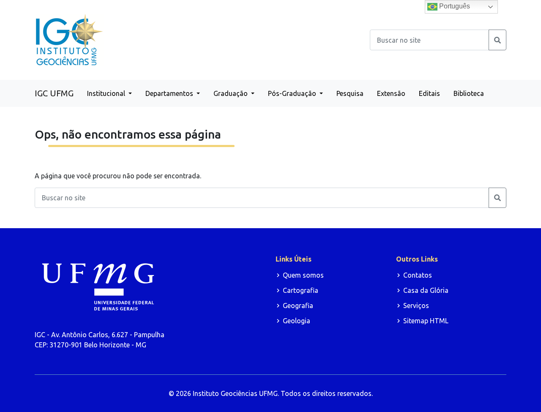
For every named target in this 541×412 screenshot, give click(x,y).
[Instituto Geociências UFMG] (69, 39)
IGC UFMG (54, 93)
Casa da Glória (425, 290)
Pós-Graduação (293, 93)
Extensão (391, 93)
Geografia (298, 305)
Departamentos (170, 93)
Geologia (296, 320)
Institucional (107, 93)
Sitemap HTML (425, 320)
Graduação (231, 93)
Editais (429, 93)
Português (453, 6)
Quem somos (303, 275)
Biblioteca (469, 93)
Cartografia (300, 290)
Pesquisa (349, 93)
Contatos (417, 275)
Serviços (416, 305)
